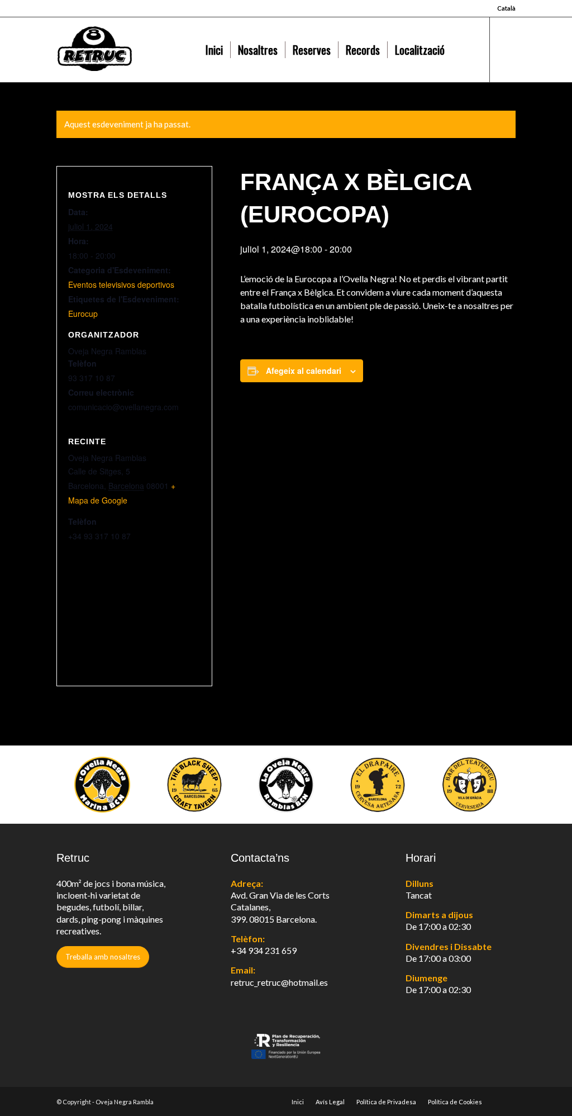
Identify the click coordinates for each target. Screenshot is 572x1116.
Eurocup (83, 313)
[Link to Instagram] (507, 49)
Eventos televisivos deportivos (121, 284)
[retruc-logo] (127, 49)
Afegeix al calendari (303, 370)
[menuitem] (504, 8)
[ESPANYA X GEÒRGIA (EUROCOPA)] (8, 558)
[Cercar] (463, 49)
